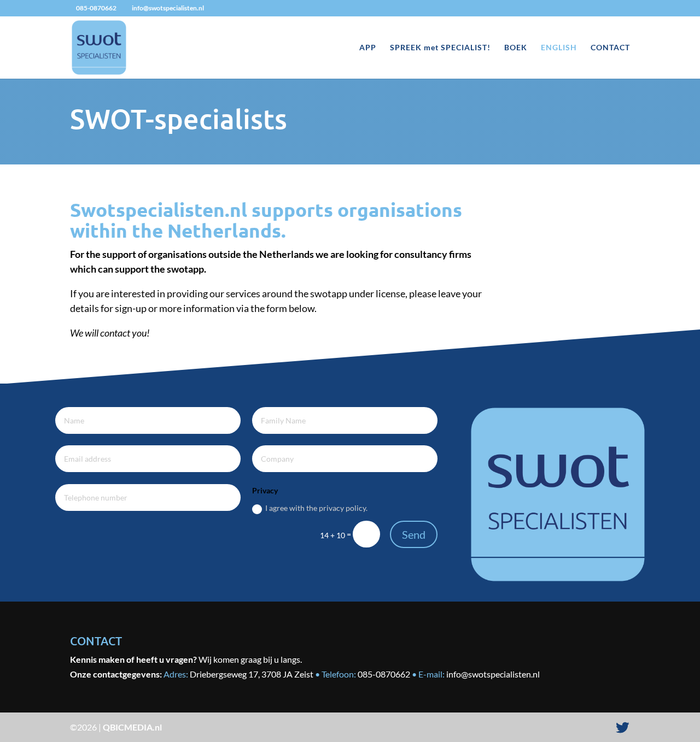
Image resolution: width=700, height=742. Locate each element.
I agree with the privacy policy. (316, 508)
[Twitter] (622, 727)
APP (367, 48)
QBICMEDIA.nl (132, 727)
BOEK (515, 48)
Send (413, 534)
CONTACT (610, 48)
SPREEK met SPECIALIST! (440, 48)
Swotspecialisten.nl (158, 209)
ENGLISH (559, 48)
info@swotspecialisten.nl (493, 674)
